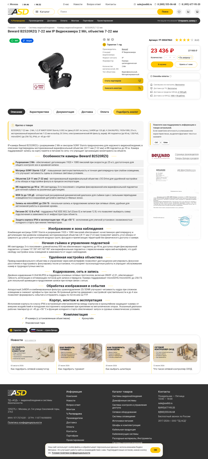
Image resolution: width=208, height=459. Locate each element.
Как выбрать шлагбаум (118, 369)
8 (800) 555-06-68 (166, 4)
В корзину (162, 64)
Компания (71, 396)
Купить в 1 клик (186, 64)
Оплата (63, 21)
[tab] (16, 112)
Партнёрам (88, 21)
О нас (66, 4)
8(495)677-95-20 (166, 407)
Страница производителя (187, 154)
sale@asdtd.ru (144, 4)
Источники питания (122, 420)
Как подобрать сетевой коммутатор (30, 369)
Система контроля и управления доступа (129, 406)
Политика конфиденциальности (25, 422)
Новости (77, 4)
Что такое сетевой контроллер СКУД (172, 369)
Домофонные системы (124, 400)
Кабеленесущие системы (125, 434)
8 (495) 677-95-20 (191, 4)
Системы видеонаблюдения (127, 396)
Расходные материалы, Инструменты (132, 438)
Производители (36, 21)
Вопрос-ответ (94, 4)
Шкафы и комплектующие (126, 425)
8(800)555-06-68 (166, 412)
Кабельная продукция (124, 429)
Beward (125, 49)
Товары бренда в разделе (187, 158)
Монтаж (75, 21)
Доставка (51, 21)
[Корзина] (197, 12)
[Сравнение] (188, 12)
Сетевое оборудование (124, 412)
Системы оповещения (123, 416)
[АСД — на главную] (18, 12)
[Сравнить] (108, 39)
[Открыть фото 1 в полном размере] (53, 71)
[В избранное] (112, 39)
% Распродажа (18, 21)
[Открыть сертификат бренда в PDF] (174, 202)
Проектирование (105, 21)
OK (155, 450)
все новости (30, 340)
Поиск (165, 11)
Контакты (111, 4)
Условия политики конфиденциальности (71, 453)
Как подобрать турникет (71, 369)
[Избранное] (179, 12)
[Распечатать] (104, 39)
